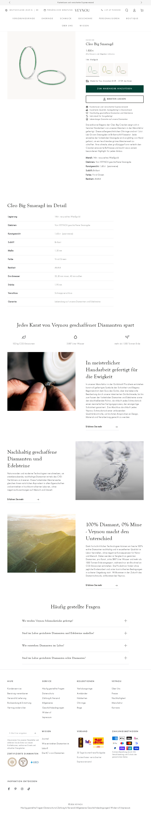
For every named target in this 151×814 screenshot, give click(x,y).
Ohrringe (81, 703)
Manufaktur (117, 703)
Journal (45, 739)
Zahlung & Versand (51, 698)
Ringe (79, 708)
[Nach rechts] (141, 2)
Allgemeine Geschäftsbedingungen (92, 808)
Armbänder (82, 694)
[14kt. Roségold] (121, 69)
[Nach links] (9, 2)
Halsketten (82, 698)
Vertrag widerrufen (16, 708)
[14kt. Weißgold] (92, 69)
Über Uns (116, 689)
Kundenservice (14, 689)
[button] (127, 10)
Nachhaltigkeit (119, 698)
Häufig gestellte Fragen (53, 689)
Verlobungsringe (84, 689)
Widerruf (46, 713)
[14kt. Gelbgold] (107, 69)
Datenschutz (48, 694)
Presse (115, 694)
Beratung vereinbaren (17, 694)
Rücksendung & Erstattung (19, 703)
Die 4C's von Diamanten (53, 753)
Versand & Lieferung (16, 698)
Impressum (46, 717)
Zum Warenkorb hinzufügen (114, 89)
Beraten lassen (116, 99)
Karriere (116, 708)
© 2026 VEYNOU (75, 804)
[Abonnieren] (36, 733)
